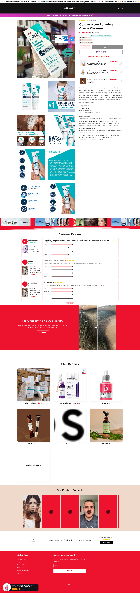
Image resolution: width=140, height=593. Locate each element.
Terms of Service (22, 559)
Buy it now (101, 52)
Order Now (42, 332)
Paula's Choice (32, 465)
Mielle (105, 444)
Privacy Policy (21, 567)
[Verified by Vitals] (19, 589)
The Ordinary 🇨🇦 (32, 403)
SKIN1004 (33, 444)
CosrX (69, 444)
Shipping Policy (21, 562)
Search (19, 573)
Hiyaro (71, 584)
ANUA (105, 403)
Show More (70, 303)
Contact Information (23, 570)
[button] (18, 8)
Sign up (70, 570)
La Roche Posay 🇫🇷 (69, 403)
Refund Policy (21, 565)
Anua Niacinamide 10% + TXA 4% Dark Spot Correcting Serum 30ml (22, 586)
